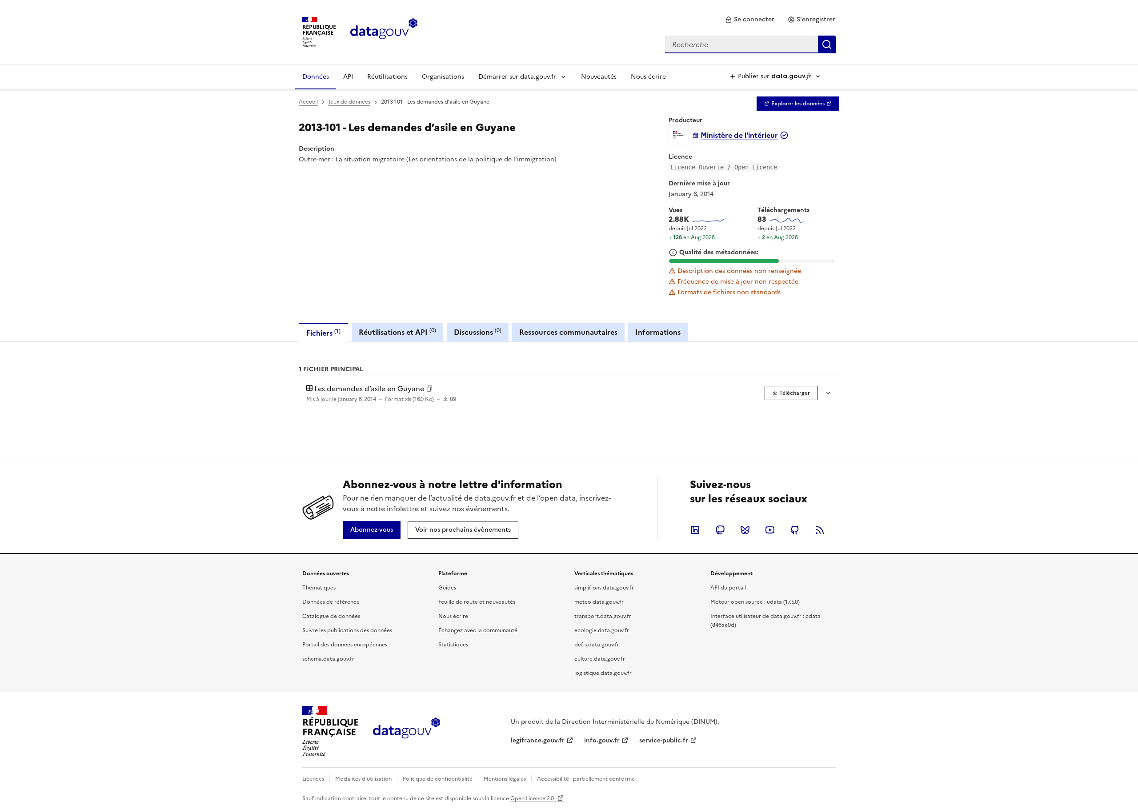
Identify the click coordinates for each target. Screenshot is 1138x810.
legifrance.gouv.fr (538, 740)
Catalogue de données (331, 616)
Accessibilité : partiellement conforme (586, 779)
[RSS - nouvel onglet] (820, 530)
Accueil (308, 102)
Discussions (477, 331)
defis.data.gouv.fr (596, 645)
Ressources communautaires (568, 332)
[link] (749, 19)
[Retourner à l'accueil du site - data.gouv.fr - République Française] (406, 731)
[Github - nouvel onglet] (795, 530)
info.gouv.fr (602, 740)
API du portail (728, 588)
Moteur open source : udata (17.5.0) (755, 602)
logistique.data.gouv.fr (603, 673)
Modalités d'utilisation (363, 779)
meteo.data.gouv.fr (599, 602)
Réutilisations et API (397, 331)
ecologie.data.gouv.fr (601, 630)
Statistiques (453, 645)
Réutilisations (387, 76)
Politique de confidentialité (438, 779)
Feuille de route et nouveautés (476, 602)
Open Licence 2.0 (532, 798)
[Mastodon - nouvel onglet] (720, 530)
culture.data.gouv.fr (599, 659)
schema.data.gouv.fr (328, 659)
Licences (313, 779)
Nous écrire (648, 76)
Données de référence (331, 602)
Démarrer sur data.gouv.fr (517, 76)
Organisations (443, 76)
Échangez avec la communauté (477, 630)
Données (315, 76)
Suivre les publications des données (347, 630)
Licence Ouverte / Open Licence (723, 167)
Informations (658, 332)
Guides (447, 588)
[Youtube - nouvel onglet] (770, 530)
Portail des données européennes (344, 645)
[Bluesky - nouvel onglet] (745, 530)
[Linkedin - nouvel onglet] (695, 530)
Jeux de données (349, 102)
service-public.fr (663, 740)
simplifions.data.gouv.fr (604, 588)
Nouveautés (599, 76)
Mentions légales (505, 779)
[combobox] (750, 44)
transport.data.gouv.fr (602, 616)
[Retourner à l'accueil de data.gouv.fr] (383, 31)
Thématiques (319, 588)
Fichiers (323, 332)
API (348, 76)
